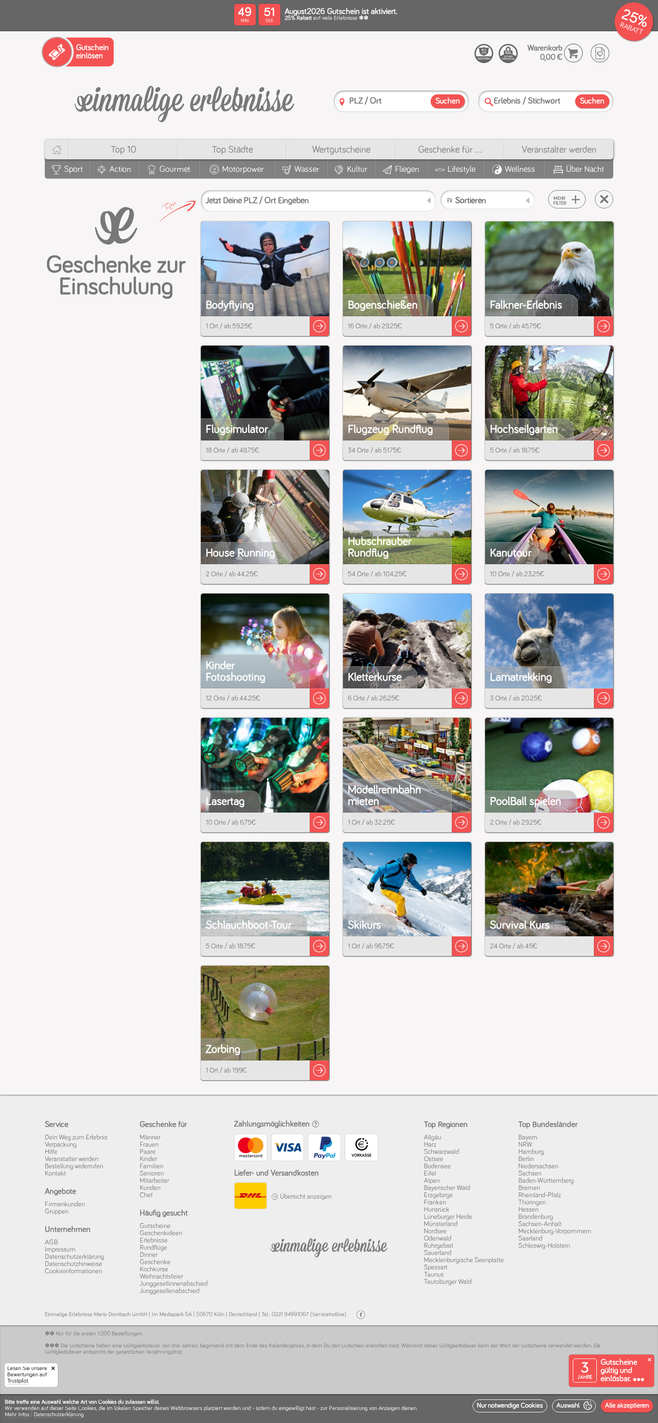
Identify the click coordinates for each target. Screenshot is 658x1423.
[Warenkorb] (573, 53)
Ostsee (433, 1159)
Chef (146, 1195)
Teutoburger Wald (448, 1282)
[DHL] (250, 1197)
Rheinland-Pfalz (539, 1195)
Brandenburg (535, 1217)
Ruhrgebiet (438, 1245)
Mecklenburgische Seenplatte (464, 1260)
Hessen (528, 1209)
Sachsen (529, 1173)
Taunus (434, 1274)
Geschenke (155, 1262)
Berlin (526, 1159)
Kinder (148, 1159)
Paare (148, 1152)
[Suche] (489, 101)
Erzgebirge (438, 1195)
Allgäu (432, 1137)
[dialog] (329, 1408)
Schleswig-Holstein (544, 1245)
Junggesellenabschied (169, 1291)
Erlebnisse (154, 1240)
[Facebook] (361, 1314)
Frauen (149, 1144)
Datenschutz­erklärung (74, 1257)
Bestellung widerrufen (74, 1166)
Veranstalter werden (559, 150)
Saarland (530, 1238)
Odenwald (437, 1238)
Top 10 (123, 150)
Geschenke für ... (450, 150)
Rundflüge (153, 1247)
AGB (51, 1242)
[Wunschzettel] (600, 53)
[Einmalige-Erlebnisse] (184, 100)
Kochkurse (154, 1269)
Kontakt (55, 1173)
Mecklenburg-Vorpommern (554, 1231)
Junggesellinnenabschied (174, 1284)
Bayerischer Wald (447, 1188)
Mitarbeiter (154, 1180)
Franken (435, 1202)
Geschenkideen (161, 1233)
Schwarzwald (441, 1152)
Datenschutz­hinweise (73, 1264)
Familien (151, 1166)
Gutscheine (155, 1226)
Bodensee (437, 1166)
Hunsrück (436, 1209)
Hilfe (51, 1152)
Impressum (60, 1249)
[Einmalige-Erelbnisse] (328, 1245)
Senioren (152, 1173)
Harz (430, 1144)
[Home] (56, 149)
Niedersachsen (538, 1166)
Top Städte (232, 150)
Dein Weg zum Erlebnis (76, 1137)
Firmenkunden (65, 1204)
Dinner (149, 1255)
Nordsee (435, 1231)
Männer (150, 1137)
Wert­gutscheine (341, 150)
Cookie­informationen (73, 1271)
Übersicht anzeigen (304, 1196)
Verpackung (61, 1144)
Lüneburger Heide (448, 1217)
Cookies (87, 1408)
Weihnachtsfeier (161, 1276)
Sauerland (437, 1253)
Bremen (529, 1188)
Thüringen (532, 1202)
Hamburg (531, 1152)
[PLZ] (342, 101)
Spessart (435, 1267)
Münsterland (441, 1224)
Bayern (527, 1137)
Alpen (432, 1180)
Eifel (430, 1173)
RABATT (631, 28)
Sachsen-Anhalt (540, 1224)
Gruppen (56, 1211)
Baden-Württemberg (546, 1180)
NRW (525, 1144)
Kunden (150, 1188)
